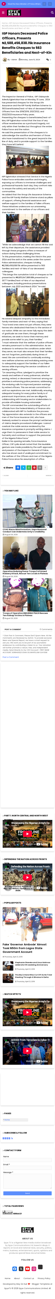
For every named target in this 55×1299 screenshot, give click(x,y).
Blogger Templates (41, 1284)
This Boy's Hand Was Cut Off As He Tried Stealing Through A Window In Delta (33, 976)
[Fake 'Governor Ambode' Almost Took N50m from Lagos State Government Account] (27, 924)
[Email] (39, 467)
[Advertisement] (23, 734)
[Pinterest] (34, 467)
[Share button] (45, 467)
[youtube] (27, 1269)
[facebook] (14, 1269)
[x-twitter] (21, 1269)
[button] (44, 4)
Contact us (28, 1278)
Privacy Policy (44, 1278)
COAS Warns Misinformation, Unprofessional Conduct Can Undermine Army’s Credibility (25, 530)
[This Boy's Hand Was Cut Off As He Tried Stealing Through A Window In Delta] (8, 978)
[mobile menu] (3, 12)
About (17, 1278)
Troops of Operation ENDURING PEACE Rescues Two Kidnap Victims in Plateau (25, 614)
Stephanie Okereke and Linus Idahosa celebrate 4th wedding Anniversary (32, 963)
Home (5, 23)
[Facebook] (17, 467)
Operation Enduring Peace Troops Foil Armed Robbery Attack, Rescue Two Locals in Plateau (25, 572)
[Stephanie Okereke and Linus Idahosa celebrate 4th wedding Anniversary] (8, 966)
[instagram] (34, 1269)
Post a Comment (11, 657)
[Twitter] (23, 467)
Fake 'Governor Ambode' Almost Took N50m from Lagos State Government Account (25, 948)
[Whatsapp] (28, 467)
